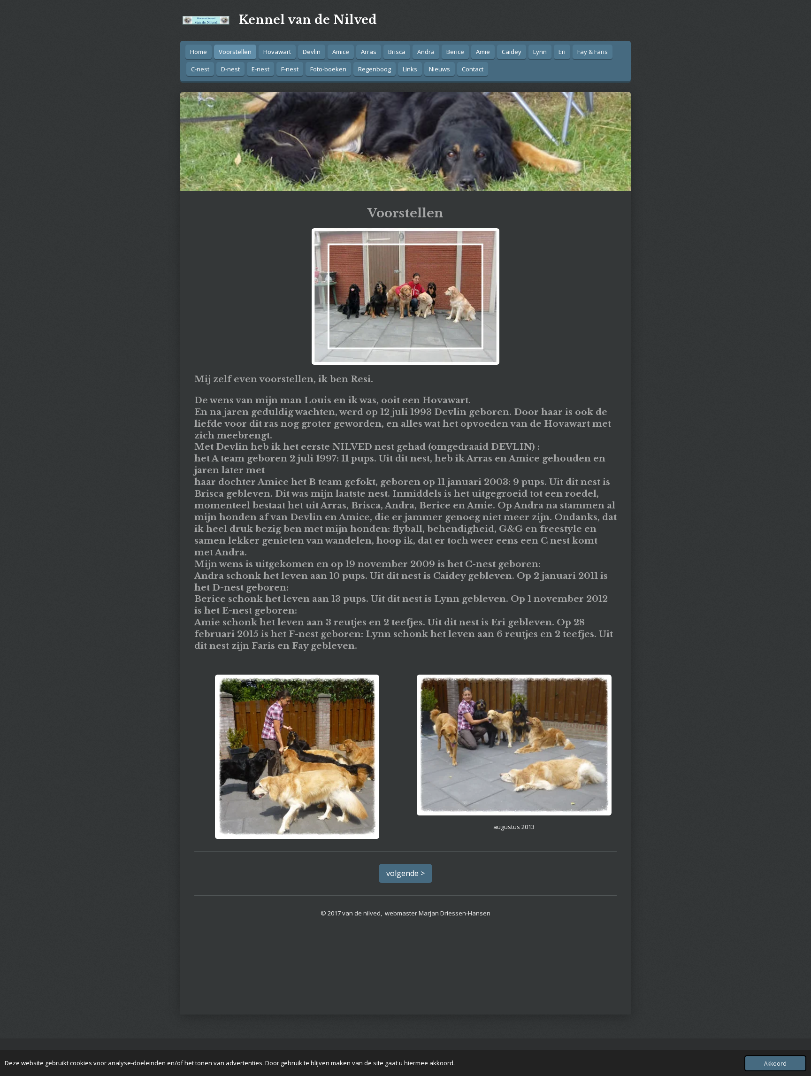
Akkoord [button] (775, 1063)
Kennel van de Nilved (308, 20)
